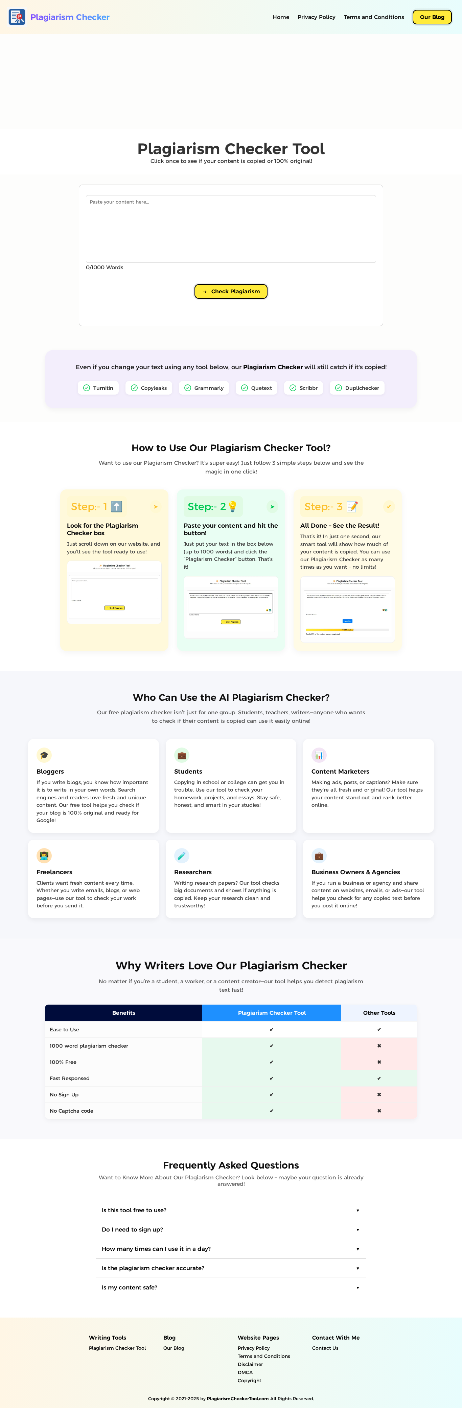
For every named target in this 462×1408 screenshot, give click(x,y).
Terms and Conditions (374, 17)
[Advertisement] (203, 81)
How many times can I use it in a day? (156, 1248)
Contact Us (325, 1348)
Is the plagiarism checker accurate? (153, 1268)
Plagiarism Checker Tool (117, 1348)
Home (281, 17)
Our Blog (432, 17)
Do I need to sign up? (132, 1229)
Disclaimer (250, 1364)
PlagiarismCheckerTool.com (238, 1398)
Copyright (249, 1381)
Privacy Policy (317, 17)
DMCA (245, 1372)
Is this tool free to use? (134, 1210)
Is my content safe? (129, 1287)
